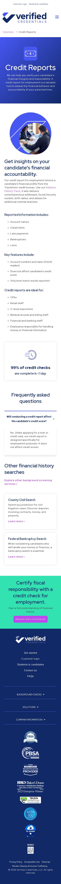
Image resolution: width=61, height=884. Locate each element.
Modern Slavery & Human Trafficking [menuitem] (29, 866)
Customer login (30, 658)
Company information (29, 719)
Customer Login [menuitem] (20, 4)
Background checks (29, 694)
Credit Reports (27, 32)
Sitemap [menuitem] (46, 861)
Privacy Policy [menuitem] (15, 861)
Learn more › (16, 521)
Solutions (8, 32)
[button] (57, 17)
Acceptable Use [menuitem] (32, 861)
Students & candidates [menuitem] (38, 4)
